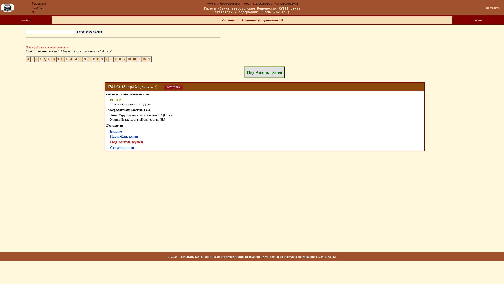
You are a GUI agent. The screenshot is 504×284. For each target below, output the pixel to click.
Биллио (116, 131)
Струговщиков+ (123, 147)
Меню (25, 20)
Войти (478, 20)
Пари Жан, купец (124, 136)
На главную (493, 7)
